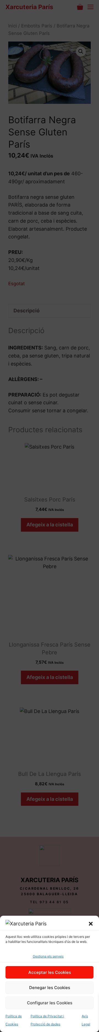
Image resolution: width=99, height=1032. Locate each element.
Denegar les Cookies (49, 987)
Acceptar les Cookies (49, 972)
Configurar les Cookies (49, 1002)
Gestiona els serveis (48, 956)
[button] (91, 924)
